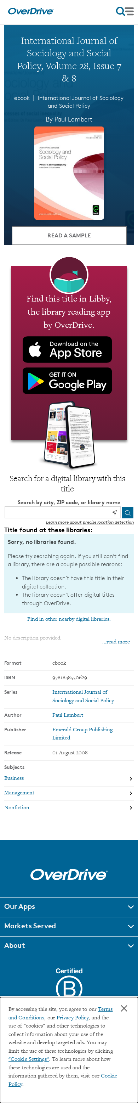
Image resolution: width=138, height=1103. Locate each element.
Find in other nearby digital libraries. (69, 619)
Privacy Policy (72, 1018)
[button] (69, 907)
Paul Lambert (73, 119)
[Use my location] (114, 512)
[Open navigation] (125, 11)
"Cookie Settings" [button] (28, 1059)
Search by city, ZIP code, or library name (69, 502)
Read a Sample (69, 235)
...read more (116, 642)
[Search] (127, 512)
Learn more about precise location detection (90, 522)
